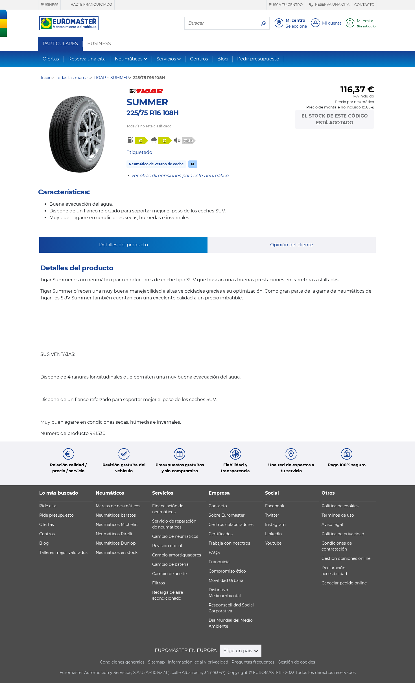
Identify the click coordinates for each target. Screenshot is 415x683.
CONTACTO (364, 5)
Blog (222, 59)
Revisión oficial (167, 545)
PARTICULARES (60, 43)
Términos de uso (338, 515)
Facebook (274, 505)
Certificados (221, 533)
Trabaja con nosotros (229, 543)
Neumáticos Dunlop (116, 543)
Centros (199, 59)
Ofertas (51, 59)
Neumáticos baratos (116, 515)
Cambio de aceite (169, 573)
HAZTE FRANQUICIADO (91, 4)
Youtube (273, 543)
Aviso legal (332, 524)
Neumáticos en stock (116, 552)
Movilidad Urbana (226, 580)
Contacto (218, 505)
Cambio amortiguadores (176, 555)
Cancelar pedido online (344, 583)
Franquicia (219, 561)
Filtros (158, 583)
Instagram (275, 524)
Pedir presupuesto (258, 59)
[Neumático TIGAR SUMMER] (77, 134)
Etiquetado (139, 152)
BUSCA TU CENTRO (286, 5)
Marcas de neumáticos (118, 505)
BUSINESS (49, 5)
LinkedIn (273, 533)
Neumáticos (129, 59)
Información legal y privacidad (198, 662)
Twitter (272, 515)
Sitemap (156, 662)
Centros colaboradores (231, 524)
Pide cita (47, 505)
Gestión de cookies (296, 662)
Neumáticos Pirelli (114, 533)
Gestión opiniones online (346, 558)
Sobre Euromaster (227, 515)
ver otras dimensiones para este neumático (179, 175)
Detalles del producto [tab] (123, 244)
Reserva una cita (87, 59)
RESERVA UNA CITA (332, 4)
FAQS (214, 552)
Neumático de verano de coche (156, 164)
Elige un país (238, 650)
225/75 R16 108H (152, 113)
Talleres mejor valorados (63, 552)
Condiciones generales (122, 662)
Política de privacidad (343, 533)
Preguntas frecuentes (252, 662)
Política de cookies (340, 505)
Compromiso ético (227, 571)
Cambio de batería (170, 564)
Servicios (166, 59)
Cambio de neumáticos (175, 536)
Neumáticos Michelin (116, 524)
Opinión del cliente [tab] (291, 244)
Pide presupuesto (56, 515)
